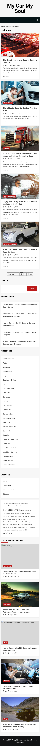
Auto (5, 363)
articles (25, 503)
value (20, 530)
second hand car (8, 527)
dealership (6, 516)
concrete (17, 513)
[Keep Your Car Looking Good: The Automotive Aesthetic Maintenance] (20, 594)
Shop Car (6, 435)
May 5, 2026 (13, 691)
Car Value (6, 397)
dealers (27, 513)
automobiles (26, 506)
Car (5, 54)
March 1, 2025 (14, 207)
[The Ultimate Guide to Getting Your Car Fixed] (20, 93)
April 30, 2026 (14, 729)
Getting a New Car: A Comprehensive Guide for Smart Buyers (20, 306)
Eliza (6, 65)
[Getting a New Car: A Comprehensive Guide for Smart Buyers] (20, 556)
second (20, 524)
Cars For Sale (7, 405)
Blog (4, 376)
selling (15, 527)
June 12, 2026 (14, 653)
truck (8, 530)
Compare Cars (8, 414)
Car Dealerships (8, 388)
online (18, 519)
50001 (13, 503)
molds (4, 519)
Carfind (5, 401)
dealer (22, 513)
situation (28, 527)
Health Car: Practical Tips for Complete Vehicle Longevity (20, 333)
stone (4, 530)
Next (30, 274)
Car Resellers (6, 513)
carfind (28, 510)
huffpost (21, 516)
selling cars (21, 527)
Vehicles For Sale (9, 465)
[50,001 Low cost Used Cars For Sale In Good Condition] (20, 234)
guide (17, 516)
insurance (28, 516)
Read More (6, 76)
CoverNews (31, 740)
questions (5, 524)
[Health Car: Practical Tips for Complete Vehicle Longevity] (20, 671)
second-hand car (28, 524)
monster (9, 519)
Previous (11, 274)
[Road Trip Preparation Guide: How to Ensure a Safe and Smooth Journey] (20, 709)
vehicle (25, 530)
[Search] (37, 20)
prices (31, 522)
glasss (12, 516)
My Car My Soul (20, 8)
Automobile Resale (16, 506)
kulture (33, 516)
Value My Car (8, 102)
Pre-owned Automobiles (9, 522)
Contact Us (7, 485)
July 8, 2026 (13, 615)
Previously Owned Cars (22, 522)
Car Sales (6, 393)
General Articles (9, 418)
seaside (15, 524)
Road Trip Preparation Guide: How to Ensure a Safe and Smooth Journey (19, 342)
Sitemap (6, 494)
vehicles (7, 533)
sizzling (33, 527)
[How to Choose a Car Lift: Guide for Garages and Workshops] (20, 633)
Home (5, 481)
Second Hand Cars (9, 427)
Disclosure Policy (9, 490)
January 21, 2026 (15, 113)
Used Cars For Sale (10, 244)
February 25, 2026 (15, 65)
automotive (11, 509)
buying (22, 510)
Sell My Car (7, 431)
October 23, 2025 (15, 159)
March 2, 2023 (14, 255)
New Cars (6, 422)
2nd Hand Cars (8, 359)
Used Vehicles (8, 456)
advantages (19, 503)
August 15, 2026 (14, 576)
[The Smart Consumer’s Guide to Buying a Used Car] (20, 45)
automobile (7, 506)
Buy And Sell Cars (9, 196)
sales (10, 524)
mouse (13, 519)
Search (4, 280)
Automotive (7, 371)
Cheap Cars (7, 410)
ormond (23, 519)
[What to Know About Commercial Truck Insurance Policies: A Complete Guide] (20, 138)
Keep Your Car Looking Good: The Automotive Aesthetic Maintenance (20, 315)
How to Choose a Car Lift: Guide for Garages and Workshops (19, 324)
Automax (6, 148)
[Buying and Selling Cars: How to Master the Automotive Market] (20, 186)
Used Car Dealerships (10, 439)
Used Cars (6, 444)
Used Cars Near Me (10, 452)
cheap (12, 513)
